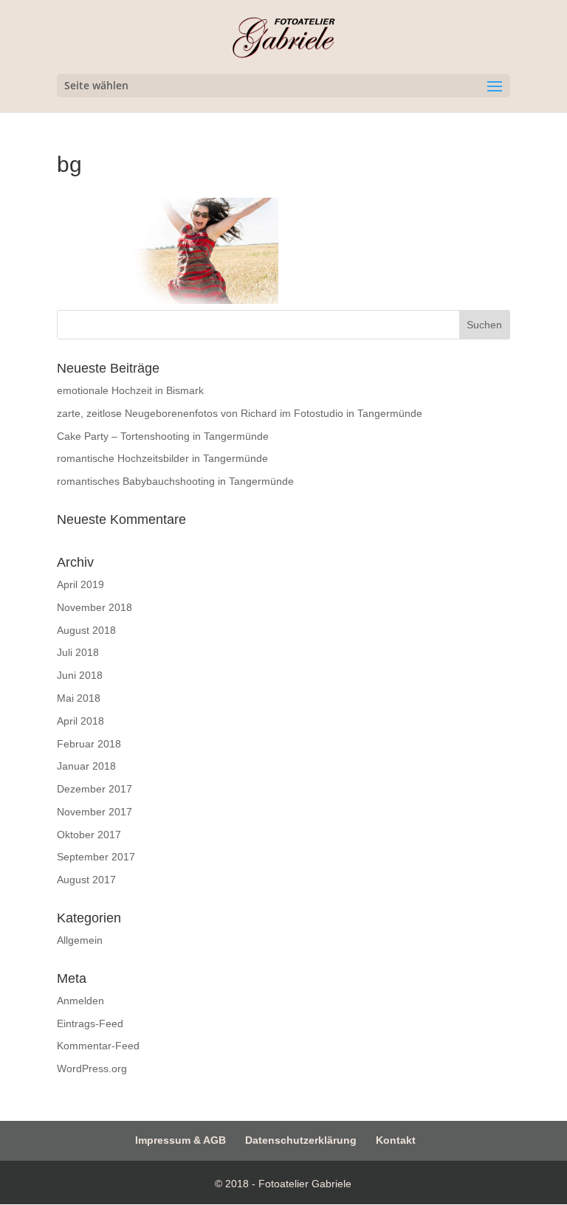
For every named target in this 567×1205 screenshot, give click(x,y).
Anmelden (80, 1001)
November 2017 (94, 812)
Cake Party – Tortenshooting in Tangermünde (163, 436)
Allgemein (80, 940)
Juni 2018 (80, 675)
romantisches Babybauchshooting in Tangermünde (175, 481)
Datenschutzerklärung (301, 1140)
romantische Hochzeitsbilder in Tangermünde (162, 458)
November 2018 (94, 607)
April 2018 (80, 721)
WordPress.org (92, 1068)
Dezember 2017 (94, 789)
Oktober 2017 (89, 834)
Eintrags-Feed (90, 1023)
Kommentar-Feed (98, 1046)
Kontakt (396, 1140)
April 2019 (80, 584)
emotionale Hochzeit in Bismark (130, 390)
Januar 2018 (86, 766)
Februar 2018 (89, 744)
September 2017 (96, 857)
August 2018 (86, 630)
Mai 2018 (78, 698)
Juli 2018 (78, 652)
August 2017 (86, 879)
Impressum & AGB (180, 1140)
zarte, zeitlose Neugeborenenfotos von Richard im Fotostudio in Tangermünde (239, 413)
